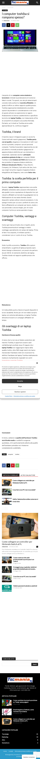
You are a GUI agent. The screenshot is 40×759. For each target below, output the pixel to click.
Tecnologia (10, 7)
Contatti (11, 751)
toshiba (17, 454)
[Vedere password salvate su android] (7, 588)
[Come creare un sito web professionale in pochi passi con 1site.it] (7, 560)
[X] (8, 25)
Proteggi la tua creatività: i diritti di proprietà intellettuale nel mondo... (24, 568)
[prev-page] (3, 508)
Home (3, 7)
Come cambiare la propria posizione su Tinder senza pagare (25, 701)
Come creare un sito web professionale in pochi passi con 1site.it (23, 559)
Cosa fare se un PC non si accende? (24, 490)
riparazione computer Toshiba (12, 360)
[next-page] (6, 508)
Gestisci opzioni (20, 392)
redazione (6, 20)
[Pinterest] (13, 25)
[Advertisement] (20, 74)
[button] (37, 363)
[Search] (37, 2)
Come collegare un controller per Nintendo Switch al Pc (17, 542)
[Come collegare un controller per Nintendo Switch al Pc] (7, 482)
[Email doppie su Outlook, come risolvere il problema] (7, 712)
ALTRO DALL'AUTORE (28, 475)
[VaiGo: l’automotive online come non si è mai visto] (7, 501)
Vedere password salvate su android (25, 586)
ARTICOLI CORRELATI (10, 475)
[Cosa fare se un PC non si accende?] (7, 492)
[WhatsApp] (17, 25)
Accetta (20, 381)
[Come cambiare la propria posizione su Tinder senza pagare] (7, 702)
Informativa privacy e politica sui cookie (24, 396)
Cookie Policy (9, 396)
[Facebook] (4, 25)
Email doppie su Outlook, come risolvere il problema (23, 710)
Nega (20, 386)
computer (10, 454)
